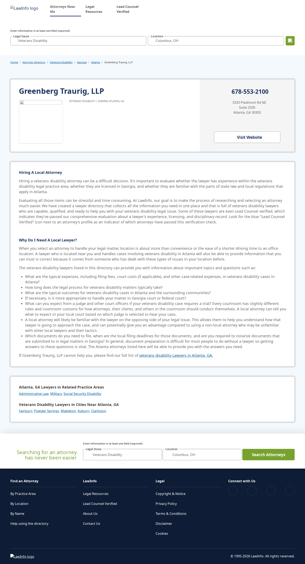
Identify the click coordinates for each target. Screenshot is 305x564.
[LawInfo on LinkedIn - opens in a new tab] (290, 490)
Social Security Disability (82, 393)
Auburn (83, 411)
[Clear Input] (142, 40)
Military (56, 393)
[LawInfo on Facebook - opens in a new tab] (233, 490)
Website (249, 137)
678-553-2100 (250, 91)
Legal (160, 481)
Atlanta (95, 62)
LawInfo (90, 481)
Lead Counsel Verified (128, 9)
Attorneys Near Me (65, 9)
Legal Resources (93, 9)
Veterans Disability (61, 62)
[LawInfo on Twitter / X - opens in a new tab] (252, 490)
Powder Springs (46, 411)
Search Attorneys (268, 454)
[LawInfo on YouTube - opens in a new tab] (271, 490)
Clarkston (98, 411)
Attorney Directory (33, 62)
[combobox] (78, 40)
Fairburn (25, 411)
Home (14, 62)
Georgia (82, 62)
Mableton (68, 411)
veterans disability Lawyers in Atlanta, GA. (176, 355)
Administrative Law (34, 393)
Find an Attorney (24, 481)
